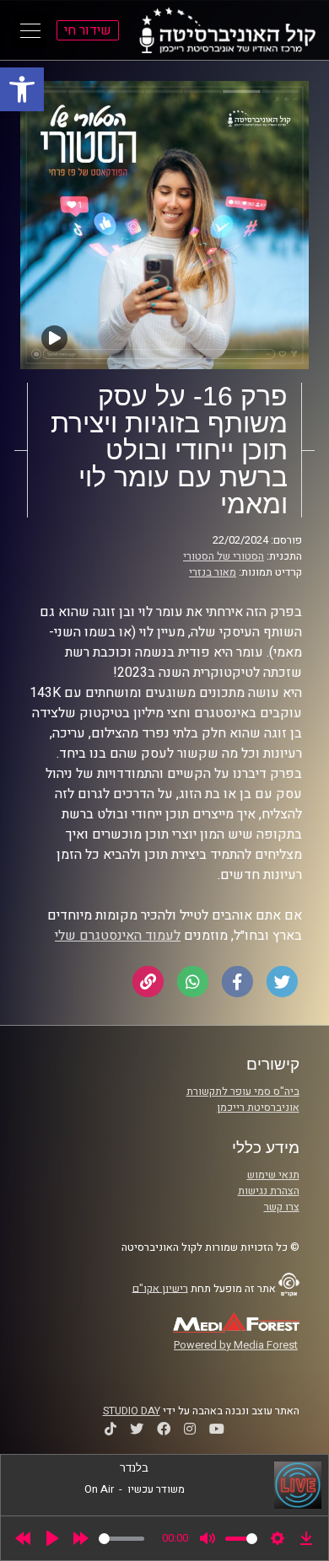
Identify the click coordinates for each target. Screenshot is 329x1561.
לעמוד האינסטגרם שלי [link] (118, 935)
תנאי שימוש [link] (273, 1175)
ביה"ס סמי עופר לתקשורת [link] (242, 1091)
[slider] (121, 1539)
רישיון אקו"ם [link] (160, 1287)
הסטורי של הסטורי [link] (223, 556)
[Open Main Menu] (30, 30)
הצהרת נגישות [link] (268, 1191)
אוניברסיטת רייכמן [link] (258, 1107)
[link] (22, 89)
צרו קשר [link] (281, 1207)
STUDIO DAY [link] (131, 1411)
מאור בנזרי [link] (212, 572)
